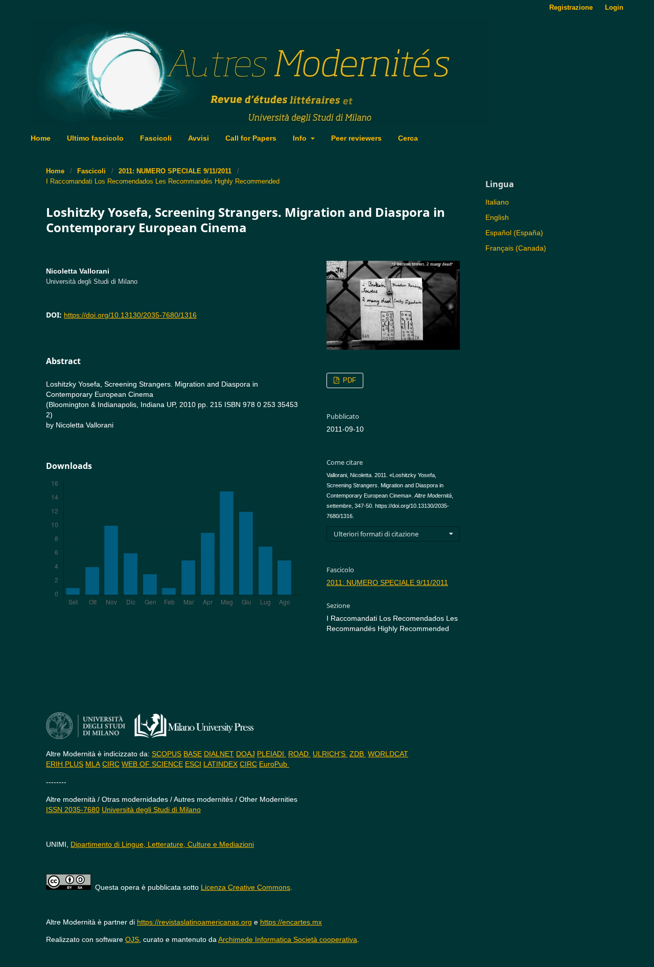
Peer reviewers (356, 138)
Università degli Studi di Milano (151, 809)
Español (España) (514, 233)
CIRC (111, 764)
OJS (132, 939)
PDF (348, 380)
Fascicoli (156, 138)
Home (41, 138)
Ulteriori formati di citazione (376, 533)
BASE (192, 754)
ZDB (357, 754)
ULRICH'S (330, 754)
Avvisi (198, 138)
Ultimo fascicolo (95, 138)
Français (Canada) (515, 248)
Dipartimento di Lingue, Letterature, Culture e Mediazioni (162, 844)
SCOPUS (166, 754)
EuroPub (274, 764)
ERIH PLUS (64, 764)
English (497, 217)
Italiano (497, 202)
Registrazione (571, 7)
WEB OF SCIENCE (152, 764)
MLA (92, 764)
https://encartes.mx (291, 922)
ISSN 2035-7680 (73, 809)
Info (301, 138)
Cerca (408, 138)
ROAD (299, 754)
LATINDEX (220, 764)
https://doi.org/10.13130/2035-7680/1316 (130, 315)
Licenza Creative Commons (245, 887)
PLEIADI (271, 754)
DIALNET (219, 754)
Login (614, 7)
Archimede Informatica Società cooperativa (287, 939)
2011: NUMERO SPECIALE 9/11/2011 (175, 171)
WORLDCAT (388, 754)
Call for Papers (250, 138)
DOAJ (245, 754)
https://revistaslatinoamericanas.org (194, 922)
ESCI (193, 764)
